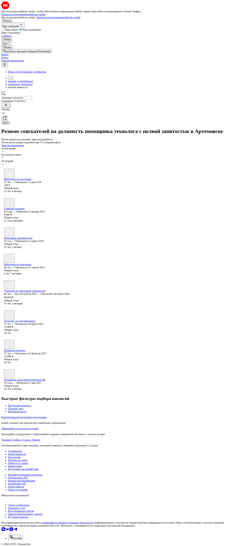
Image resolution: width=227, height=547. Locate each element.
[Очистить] (6, 105)
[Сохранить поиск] (4, 118)
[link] (7, 47)
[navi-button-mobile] (4, 65)
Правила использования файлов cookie (58, 17)
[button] (5, 54)
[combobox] (16, 98)
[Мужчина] (9, 202)
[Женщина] (9, 173)
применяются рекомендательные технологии (67, 522)
